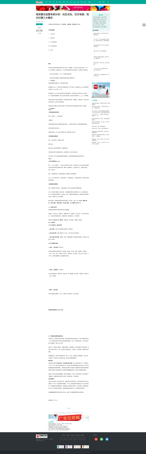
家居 (64, 1)
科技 (67, 1)
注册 (103, 1)
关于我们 (63, 435)
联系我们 (68, 435)
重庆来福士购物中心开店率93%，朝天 (99, 19)
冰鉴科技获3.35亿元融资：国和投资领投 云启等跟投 (57, 427)
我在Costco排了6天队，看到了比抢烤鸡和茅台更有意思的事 (58, 429)
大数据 (89, 1)
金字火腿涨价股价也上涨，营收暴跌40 (100, 26)
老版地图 (73, 435)
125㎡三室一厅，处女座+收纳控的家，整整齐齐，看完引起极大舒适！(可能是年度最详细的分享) (101, 40)
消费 (82, 1)
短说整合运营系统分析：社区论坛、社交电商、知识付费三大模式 (60, 423)
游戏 (74, 1)
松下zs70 (56, 400)
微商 (85, 1)
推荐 (94, 65)
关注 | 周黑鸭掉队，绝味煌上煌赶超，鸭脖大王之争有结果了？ (59, 428)
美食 (78, 1)
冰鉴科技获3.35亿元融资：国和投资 (99, 21)
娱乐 (57, 1)
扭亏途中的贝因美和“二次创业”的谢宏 (99, 17)
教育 (60, 1)
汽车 (53, 1)
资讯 (50, 1)
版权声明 (82, 435)
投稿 (108, 1)
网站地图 (78, 435)
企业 (71, 1)
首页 (46, 1)
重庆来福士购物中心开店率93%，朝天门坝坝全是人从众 (58, 426)
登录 (100, 1)
